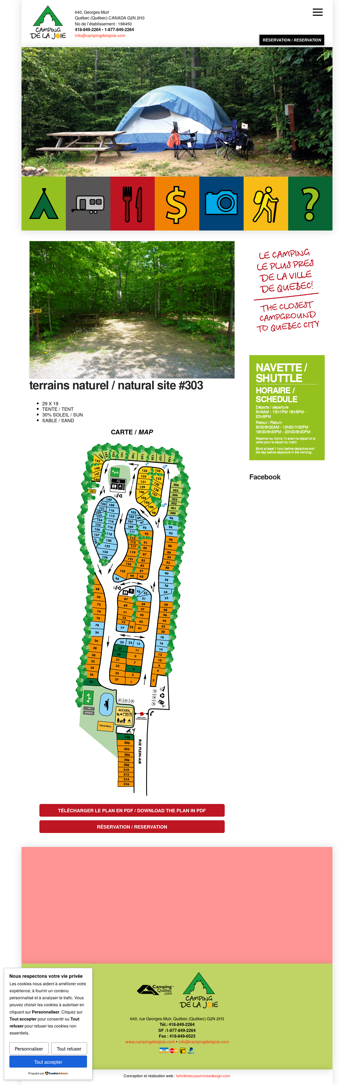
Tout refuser (69, 1048)
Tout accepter (48, 1061)
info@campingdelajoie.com (100, 35)
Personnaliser (29, 1048)
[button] (318, 12)
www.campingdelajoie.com (150, 1042)
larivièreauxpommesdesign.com (203, 1075)
